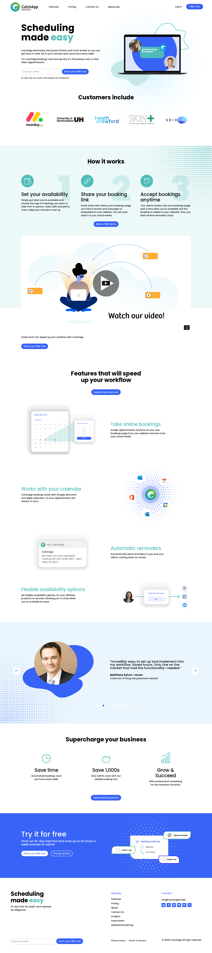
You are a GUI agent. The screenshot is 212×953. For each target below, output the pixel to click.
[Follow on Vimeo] (179, 905)
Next (193, 670)
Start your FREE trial (35, 346)
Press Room (117, 920)
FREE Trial (195, 6)
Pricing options (61, 853)
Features (54, 6)
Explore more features (106, 392)
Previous (19, 670)
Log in (178, 7)
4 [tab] (106, 705)
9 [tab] (121, 705)
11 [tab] (127, 705)
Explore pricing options (106, 797)
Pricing (72, 6)
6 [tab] (112, 705)
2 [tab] (100, 705)
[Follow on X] (189, 905)
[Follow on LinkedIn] (164, 905)
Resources (114, 6)
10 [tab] (124, 705)
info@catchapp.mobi (173, 899)
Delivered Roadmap (122, 925)
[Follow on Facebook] (169, 905)
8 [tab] (118, 705)
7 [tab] (115, 705)
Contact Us (92, 6)
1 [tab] (97, 705)
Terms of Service (137, 941)
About (114, 907)
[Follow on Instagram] (174, 905)
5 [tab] (109, 705)
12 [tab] (130, 705)
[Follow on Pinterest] (184, 905)
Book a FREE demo (106, 224)
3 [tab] (103, 705)
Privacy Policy (118, 941)
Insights (115, 916)
